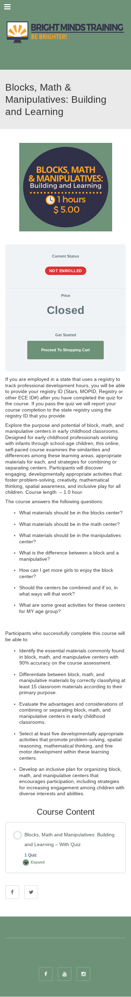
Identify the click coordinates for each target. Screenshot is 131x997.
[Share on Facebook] (12, 892)
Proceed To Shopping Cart (65, 350)
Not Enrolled (65, 271)
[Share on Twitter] (31, 892)
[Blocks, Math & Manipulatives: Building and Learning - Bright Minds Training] (65, 31)
